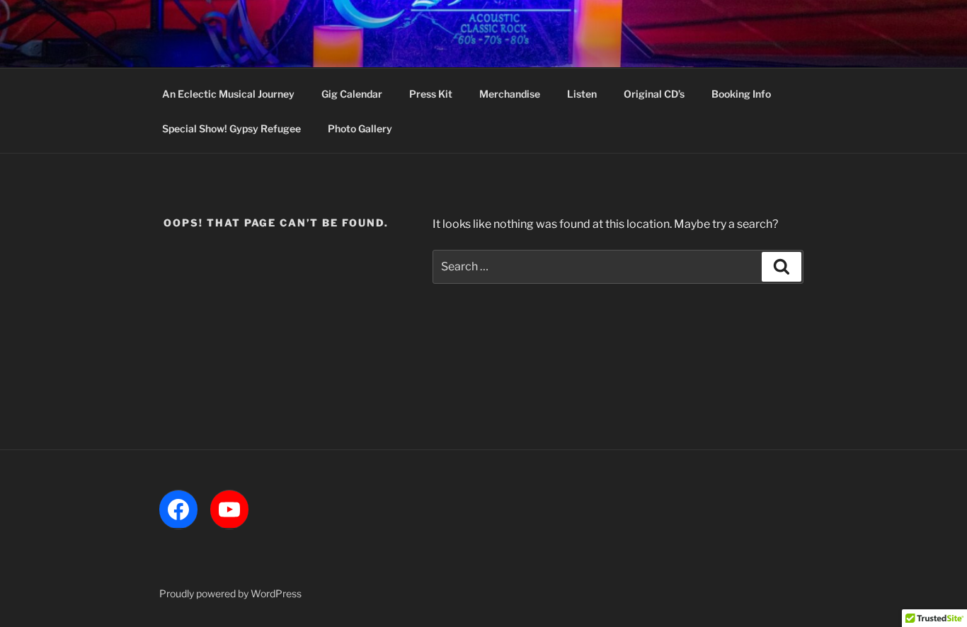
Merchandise (509, 94)
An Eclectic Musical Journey (228, 94)
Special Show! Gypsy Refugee (231, 128)
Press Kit (430, 94)
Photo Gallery (360, 128)
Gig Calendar (351, 94)
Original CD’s (654, 94)
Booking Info (741, 94)
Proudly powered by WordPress (230, 593)
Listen (582, 94)
